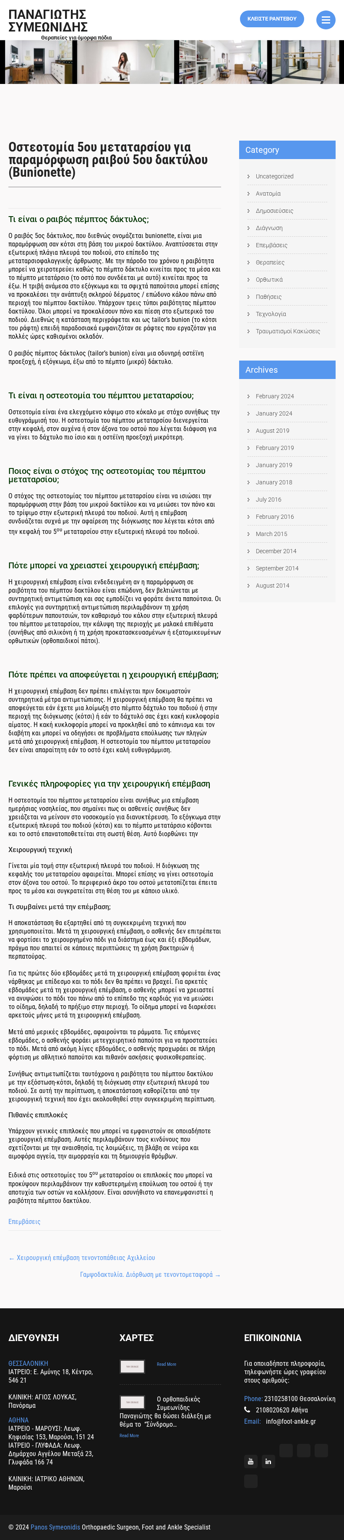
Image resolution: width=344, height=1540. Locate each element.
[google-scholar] (251, 1481)
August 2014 (272, 585)
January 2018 (274, 482)
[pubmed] (321, 1450)
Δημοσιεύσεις (275, 210)
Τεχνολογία (271, 314)
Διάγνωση (269, 228)
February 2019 (275, 447)
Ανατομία (268, 193)
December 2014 (276, 551)
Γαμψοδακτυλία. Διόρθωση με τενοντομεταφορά (150, 1275)
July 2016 (268, 499)
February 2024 (275, 396)
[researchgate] (303, 1450)
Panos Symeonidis (55, 1527)
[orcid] (286, 1450)
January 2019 (274, 465)
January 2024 (274, 413)
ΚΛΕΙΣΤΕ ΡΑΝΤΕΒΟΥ (272, 19)
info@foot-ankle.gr (290, 1421)
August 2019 (272, 430)
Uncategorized (275, 176)
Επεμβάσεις (24, 1222)
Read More (166, 1364)
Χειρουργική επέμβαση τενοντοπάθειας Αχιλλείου (81, 1258)
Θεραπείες (270, 262)
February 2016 (275, 516)
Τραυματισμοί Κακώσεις (288, 331)
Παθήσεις (269, 296)
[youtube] (251, 1461)
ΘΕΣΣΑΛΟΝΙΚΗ (28, 1363)
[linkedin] (268, 1461)
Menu (326, 19)
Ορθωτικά (269, 279)
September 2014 (277, 568)
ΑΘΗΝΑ (18, 1420)
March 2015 (271, 534)
